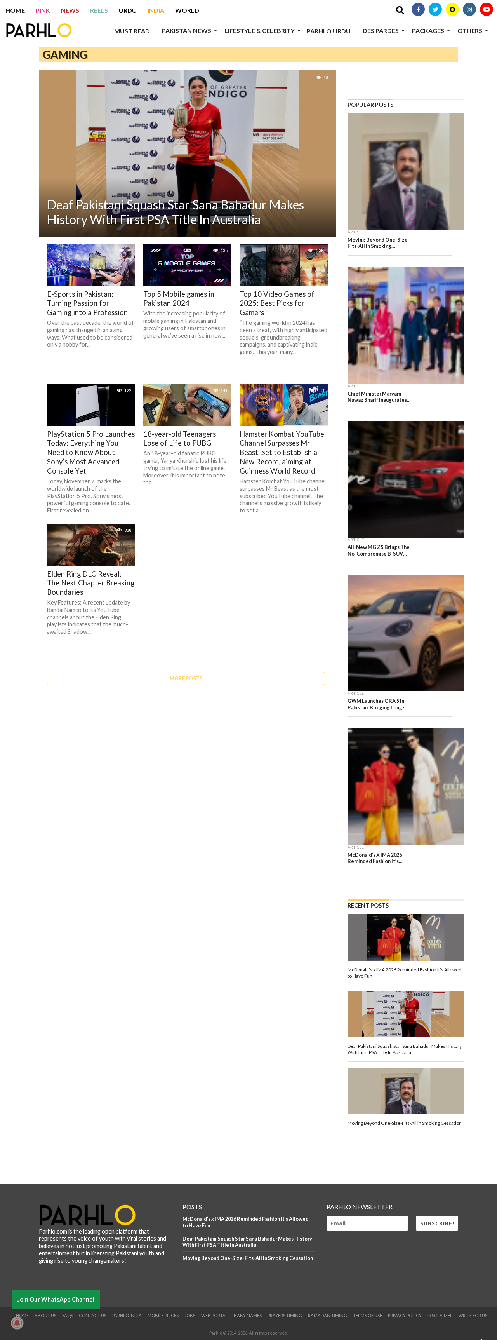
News (70, 10)
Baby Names (248, 1315)
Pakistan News (186, 30)
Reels (99, 10)
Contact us (92, 1315)
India (156, 10)
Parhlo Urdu (329, 31)
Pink (43, 10)
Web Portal (214, 1315)
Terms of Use (367, 1315)
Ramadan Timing (327, 1315)
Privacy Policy (405, 1315)
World (187, 10)
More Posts (186, 678)
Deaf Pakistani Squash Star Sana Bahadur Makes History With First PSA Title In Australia (247, 1241)
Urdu (128, 10)
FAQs (67, 1315)
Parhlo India (127, 1315)
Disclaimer (440, 1315)
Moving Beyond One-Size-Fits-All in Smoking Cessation (247, 1258)
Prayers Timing (285, 1315)
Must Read (132, 31)
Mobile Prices (163, 1315)
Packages (428, 30)
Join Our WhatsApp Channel (55, 1299)
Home (15, 10)
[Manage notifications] (17, 1323)
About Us (45, 1315)
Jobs (189, 1315)
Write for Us (473, 1315)
